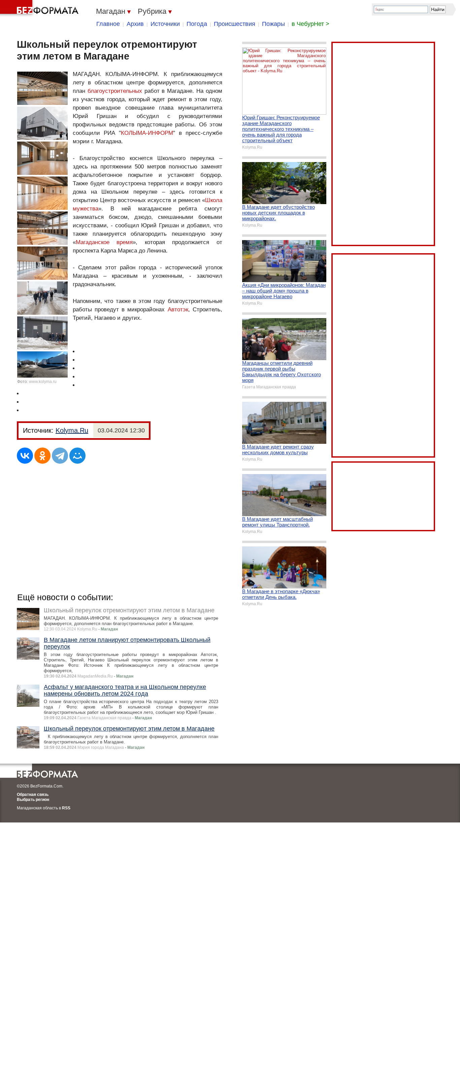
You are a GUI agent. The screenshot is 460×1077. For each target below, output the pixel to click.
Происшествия (234, 24)
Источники (165, 24)
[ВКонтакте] (25, 456)
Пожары (273, 24)
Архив (135, 24)
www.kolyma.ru (43, 381)
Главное (108, 24)
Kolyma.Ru (72, 430)
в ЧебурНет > (310, 24)
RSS (66, 808)
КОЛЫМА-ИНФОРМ (147, 133)
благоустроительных (115, 91)
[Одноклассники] (42, 456)
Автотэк (178, 309)
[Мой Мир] (77, 456)
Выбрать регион (33, 799)
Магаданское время (104, 242)
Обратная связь (32, 794)
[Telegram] (60, 456)
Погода (197, 24)
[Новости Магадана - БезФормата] (40, 8)
